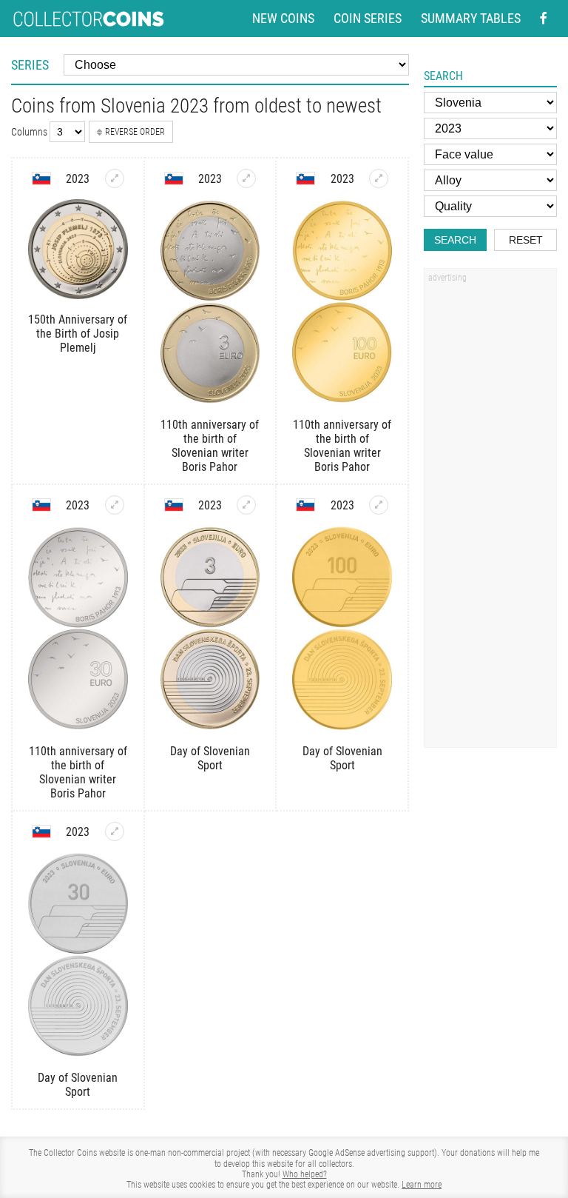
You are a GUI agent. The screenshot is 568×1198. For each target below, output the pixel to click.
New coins (283, 18)
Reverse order (135, 132)
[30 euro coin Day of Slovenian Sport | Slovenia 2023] (114, 831)
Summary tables (471, 18)
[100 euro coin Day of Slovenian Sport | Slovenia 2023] (378, 505)
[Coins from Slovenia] (41, 178)
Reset (526, 240)
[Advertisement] (490, 513)
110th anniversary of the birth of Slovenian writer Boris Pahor (209, 446)
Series (30, 65)
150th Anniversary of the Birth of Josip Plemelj (77, 333)
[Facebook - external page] (543, 18)
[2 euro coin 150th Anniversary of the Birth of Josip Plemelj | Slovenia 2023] (114, 178)
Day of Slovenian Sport (210, 758)
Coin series (368, 18)
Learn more (422, 1184)
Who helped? (305, 1174)
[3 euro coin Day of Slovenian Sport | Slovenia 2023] (246, 505)
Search (455, 240)
